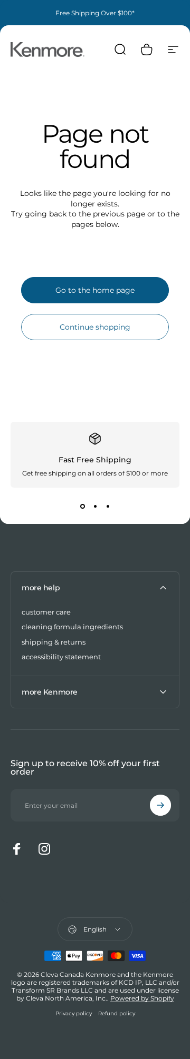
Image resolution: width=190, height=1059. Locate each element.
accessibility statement (61, 656)
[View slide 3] (107, 506)
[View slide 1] (82, 506)
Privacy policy (73, 1013)
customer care (46, 612)
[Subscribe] (160, 805)
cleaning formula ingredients (72, 626)
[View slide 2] (95, 506)
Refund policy (116, 1013)
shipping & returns (54, 642)
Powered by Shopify (142, 998)
